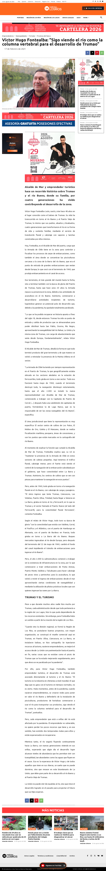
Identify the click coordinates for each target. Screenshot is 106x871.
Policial (82, 89)
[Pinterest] (97, 53)
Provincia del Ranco (44, 36)
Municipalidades (21, 36)
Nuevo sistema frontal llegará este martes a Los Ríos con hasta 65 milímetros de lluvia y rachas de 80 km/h (90, 127)
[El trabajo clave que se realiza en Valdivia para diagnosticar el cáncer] (66, 823)
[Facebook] (93, 1)
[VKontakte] (98, 856)
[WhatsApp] (102, 53)
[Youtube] (102, 1)
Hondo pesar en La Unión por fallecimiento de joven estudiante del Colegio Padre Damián (90, 105)
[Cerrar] (64, 865)
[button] (101, 17)
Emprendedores (8, 36)
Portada (32, 36)
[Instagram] (95, 1)
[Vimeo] (100, 1)
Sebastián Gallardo (7, 841)
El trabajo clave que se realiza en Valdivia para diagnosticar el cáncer (90, 116)
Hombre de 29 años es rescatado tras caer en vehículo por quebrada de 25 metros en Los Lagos (90, 93)
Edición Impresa (95, 8)
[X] (98, 1)
